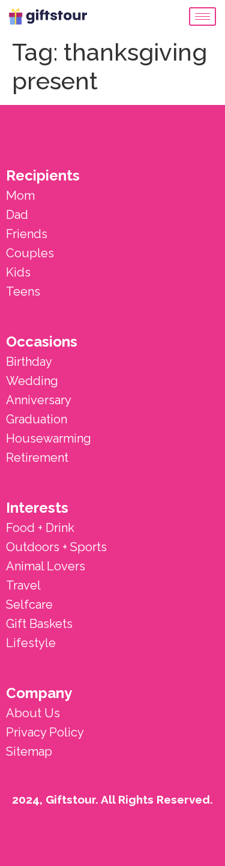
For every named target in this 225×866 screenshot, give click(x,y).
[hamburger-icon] (202, 16)
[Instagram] (159, 840)
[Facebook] (199, 840)
